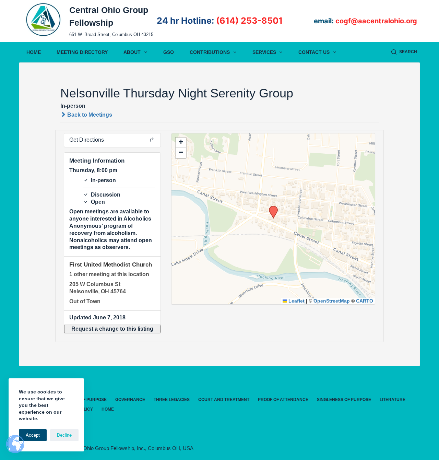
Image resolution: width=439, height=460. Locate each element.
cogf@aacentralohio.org (376, 21)
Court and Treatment (223, 399)
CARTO (364, 301)
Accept (33, 435)
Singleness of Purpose (344, 399)
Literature (392, 399)
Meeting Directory (82, 52)
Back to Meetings (89, 115)
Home (33, 52)
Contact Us (314, 52)
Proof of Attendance (283, 399)
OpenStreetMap (331, 301)
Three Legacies (172, 399)
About (132, 52)
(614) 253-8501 (249, 20)
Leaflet (296, 301)
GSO (168, 52)
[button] (112, 329)
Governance (130, 399)
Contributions (210, 52)
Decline (64, 435)
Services (264, 52)
